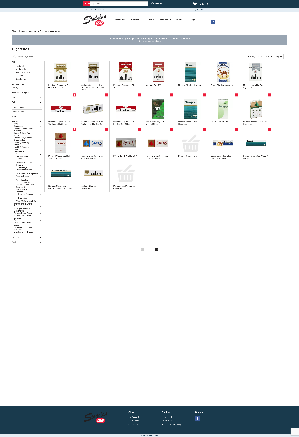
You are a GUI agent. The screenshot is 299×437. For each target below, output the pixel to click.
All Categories (18, 84)
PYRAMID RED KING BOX (125, 156)
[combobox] (86, 3)
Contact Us (133, 425)
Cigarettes (55, 31)
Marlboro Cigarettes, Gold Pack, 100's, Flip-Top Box (92, 123)
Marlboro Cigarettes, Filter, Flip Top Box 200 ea (125, 123)
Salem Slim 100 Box (219, 122)
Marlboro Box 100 (153, 85)
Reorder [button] (158, 3)
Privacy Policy (168, 417)
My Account (133, 417)
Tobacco (43, 31)
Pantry (22, 31)
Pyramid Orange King (187, 156)
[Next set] (156, 249)
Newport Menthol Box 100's (190, 85)
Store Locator (134, 421)
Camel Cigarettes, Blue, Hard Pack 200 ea (221, 157)
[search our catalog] (93, 3)
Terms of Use (167, 421)
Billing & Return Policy (171, 425)
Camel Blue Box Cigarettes (222, 85)
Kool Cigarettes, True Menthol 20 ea (155, 123)
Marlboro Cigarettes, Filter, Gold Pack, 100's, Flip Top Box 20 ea (92, 87)
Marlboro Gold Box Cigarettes (89, 187)
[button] (97, 10)
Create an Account (208, 10)
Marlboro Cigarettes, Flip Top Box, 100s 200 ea (59, 123)
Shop (14, 31)
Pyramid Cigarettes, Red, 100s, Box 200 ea (157, 157)
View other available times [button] (149, 41)
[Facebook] (213, 23)
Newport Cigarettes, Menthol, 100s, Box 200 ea (60, 187)
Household (32, 31)
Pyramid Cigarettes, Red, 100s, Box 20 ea (59, 157)
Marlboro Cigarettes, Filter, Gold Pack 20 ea (60, 86)
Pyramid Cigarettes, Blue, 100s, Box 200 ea (92, 157)
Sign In (196, 10)
